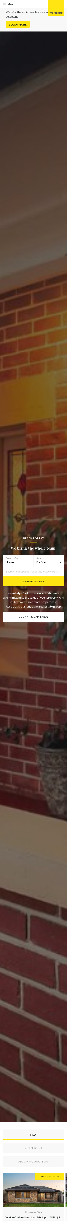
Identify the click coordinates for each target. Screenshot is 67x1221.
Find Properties (33, 581)
